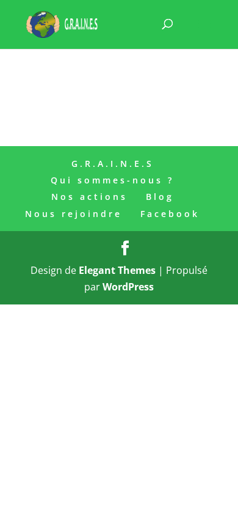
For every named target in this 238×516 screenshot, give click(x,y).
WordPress (128, 286)
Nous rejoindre (73, 213)
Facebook (170, 213)
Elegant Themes (117, 270)
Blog (160, 196)
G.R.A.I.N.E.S (112, 163)
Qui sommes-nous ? (112, 180)
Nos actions (89, 196)
